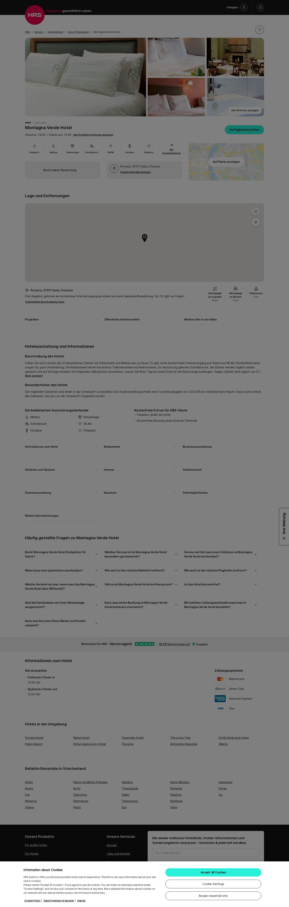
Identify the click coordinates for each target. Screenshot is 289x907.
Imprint (81, 900)
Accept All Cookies (213, 872)
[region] (144, 884)
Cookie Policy (32, 900)
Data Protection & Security (59, 900)
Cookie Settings (213, 884)
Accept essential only (213, 895)
